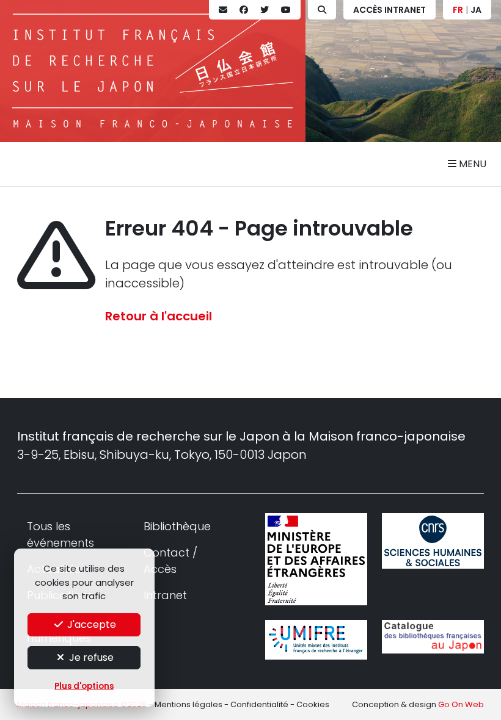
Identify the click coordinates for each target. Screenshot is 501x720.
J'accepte (90, 624)
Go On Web (461, 704)
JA (475, 10)
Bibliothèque (177, 526)
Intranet (165, 595)
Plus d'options (84, 686)
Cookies (312, 704)
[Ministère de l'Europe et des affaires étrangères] (316, 559)
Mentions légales (188, 704)
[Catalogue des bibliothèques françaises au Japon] (433, 636)
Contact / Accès (170, 561)
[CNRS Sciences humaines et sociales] (433, 540)
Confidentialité (259, 704)
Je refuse (90, 657)
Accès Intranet (389, 10)
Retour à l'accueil (158, 316)
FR (458, 10)
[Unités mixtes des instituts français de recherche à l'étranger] (316, 640)
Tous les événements (60, 534)
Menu (471, 164)
